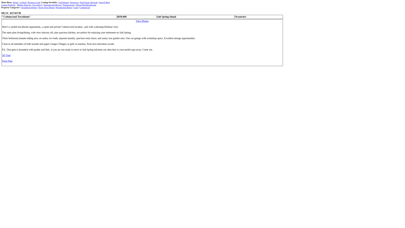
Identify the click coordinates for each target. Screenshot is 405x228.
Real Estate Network (89, 2)
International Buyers (52, 5)
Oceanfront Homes (29, 7)
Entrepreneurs (69, 5)
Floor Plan (7, 61)
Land (76, 7)
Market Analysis (24, 5)
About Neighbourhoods (86, 5)
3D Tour (6, 55)
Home (15, 2)
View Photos (142, 21)
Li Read (23, 2)
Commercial (85, 7)
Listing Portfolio (8, 5)
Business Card (34, 2)
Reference (74, 2)
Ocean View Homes (46, 7)
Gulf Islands (64, 2)
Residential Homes (64, 7)
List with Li (37, 5)
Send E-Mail (104, 2)
